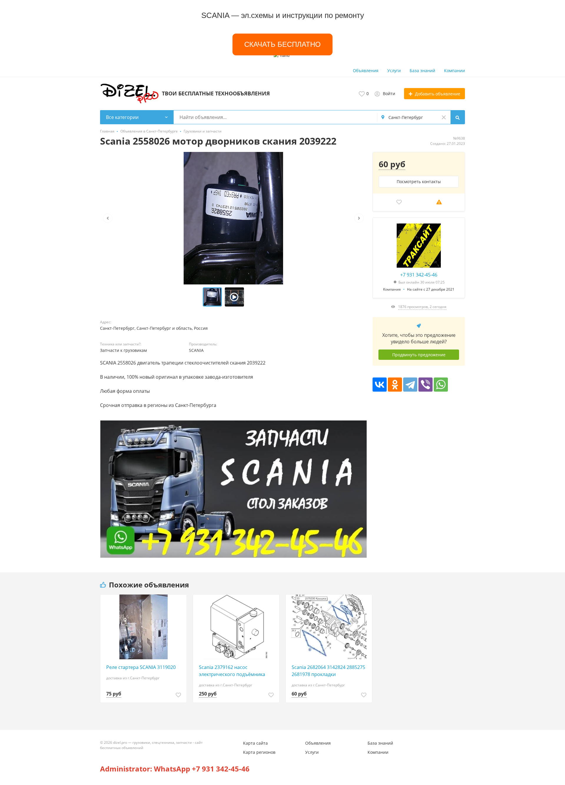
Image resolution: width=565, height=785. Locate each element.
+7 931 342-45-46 (418, 274)
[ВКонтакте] (380, 384)
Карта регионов (259, 752)
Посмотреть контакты (419, 181)
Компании (454, 70)
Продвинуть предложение (419, 354)
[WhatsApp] (441, 384)
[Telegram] (410, 384)
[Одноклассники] (395, 384)
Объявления (365, 70)
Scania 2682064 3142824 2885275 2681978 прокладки (328, 671)
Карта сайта (255, 743)
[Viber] (425, 384)
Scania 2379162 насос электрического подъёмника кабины (232, 671)
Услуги (394, 70)
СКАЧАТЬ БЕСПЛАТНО (282, 44)
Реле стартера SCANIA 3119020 (141, 667)
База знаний (422, 70)
